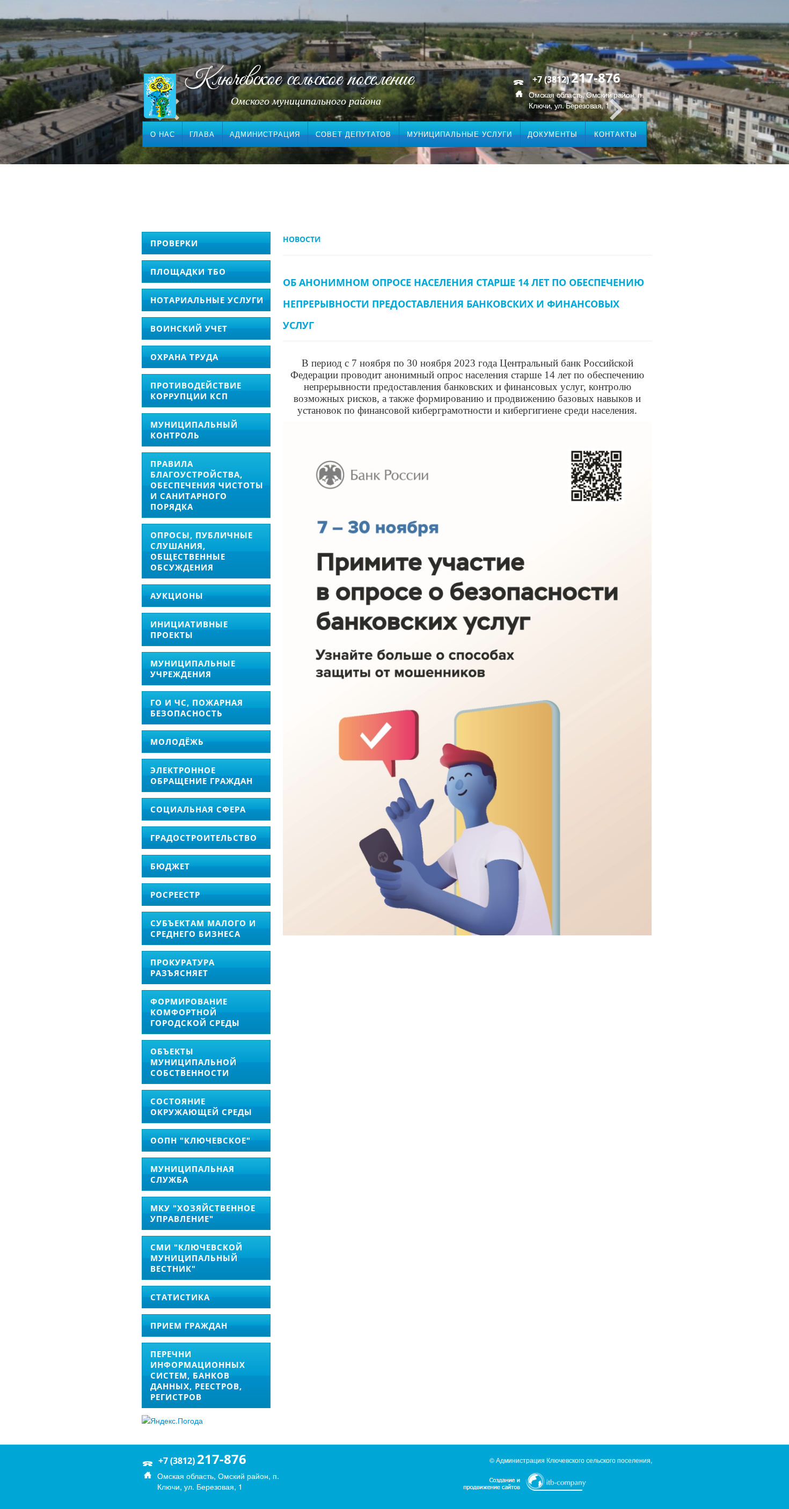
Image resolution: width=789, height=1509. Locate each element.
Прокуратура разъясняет (182, 967)
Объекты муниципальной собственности (193, 1062)
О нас (162, 134)
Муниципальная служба (192, 1174)
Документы (553, 134)
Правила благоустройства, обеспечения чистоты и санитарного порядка (207, 485)
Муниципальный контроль (194, 430)
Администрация (265, 134)
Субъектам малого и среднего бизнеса (203, 928)
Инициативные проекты (189, 629)
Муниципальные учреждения (193, 668)
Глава (202, 134)
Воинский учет (189, 328)
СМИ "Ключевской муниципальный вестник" (196, 1258)
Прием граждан (189, 1325)
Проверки (174, 243)
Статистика (180, 1297)
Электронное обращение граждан (201, 775)
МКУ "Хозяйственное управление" (202, 1213)
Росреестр (175, 894)
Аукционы (176, 595)
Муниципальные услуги (459, 134)
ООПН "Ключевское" (200, 1140)
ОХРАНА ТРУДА (184, 356)
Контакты (615, 134)
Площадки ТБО (188, 271)
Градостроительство (203, 837)
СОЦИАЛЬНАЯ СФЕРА (198, 809)
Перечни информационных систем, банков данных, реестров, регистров (197, 1375)
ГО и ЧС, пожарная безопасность (196, 708)
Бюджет (170, 866)
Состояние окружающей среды (201, 1106)
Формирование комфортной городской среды (195, 1012)
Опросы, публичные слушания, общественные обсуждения (201, 551)
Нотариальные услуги (207, 300)
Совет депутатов (353, 134)
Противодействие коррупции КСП (196, 390)
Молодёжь (177, 741)
